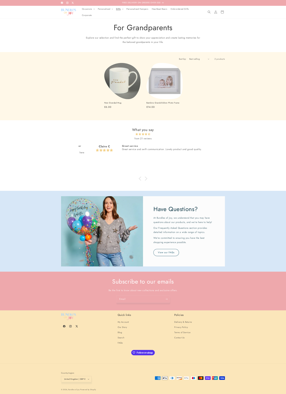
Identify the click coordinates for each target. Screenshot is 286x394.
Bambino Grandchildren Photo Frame (162, 103)
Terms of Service (182, 332)
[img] (143, 134)
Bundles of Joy (74, 389)
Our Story (122, 327)
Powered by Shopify (88, 389)
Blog (120, 332)
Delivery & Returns (183, 321)
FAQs (120, 342)
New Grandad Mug (112, 103)
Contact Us (179, 337)
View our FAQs (166, 252)
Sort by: (182, 58)
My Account (123, 321)
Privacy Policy (181, 327)
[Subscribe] (166, 299)
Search (121, 337)
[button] (88, 9)
